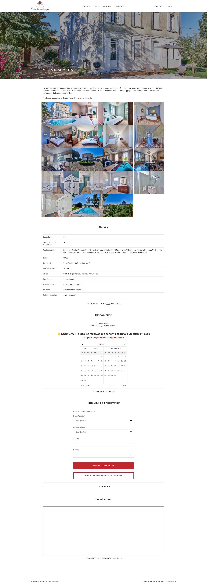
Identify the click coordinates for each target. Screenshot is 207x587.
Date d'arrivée (79, 416)
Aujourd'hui (102, 344)
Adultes (76, 439)
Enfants (76, 450)
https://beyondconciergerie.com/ (104, 337)
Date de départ (79, 427)
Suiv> (120, 344)
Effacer (123, 385)
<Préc (87, 344)
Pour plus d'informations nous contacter (103, 475)
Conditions (104, 486)
